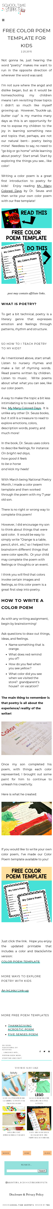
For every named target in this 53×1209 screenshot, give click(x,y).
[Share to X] (44, 1051)
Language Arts (11, 1052)
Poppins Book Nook (11, 1055)
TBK (48, 1205)
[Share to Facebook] (40, 1051)
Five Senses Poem (23, 1034)
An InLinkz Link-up (15, 990)
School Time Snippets (22, 1205)
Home (27, 1153)
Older (47, 1153)
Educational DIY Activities (10, 1048)
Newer (6, 1153)
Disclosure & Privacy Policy (26, 1194)
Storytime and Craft (12, 1058)
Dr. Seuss (6, 1045)
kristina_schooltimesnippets (27, 1182)
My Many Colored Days (24, 408)
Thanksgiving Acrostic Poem (21, 1027)
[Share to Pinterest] (49, 1051)
